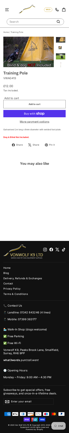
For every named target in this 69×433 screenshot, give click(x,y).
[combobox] (35, 21)
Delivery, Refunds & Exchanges (22, 278)
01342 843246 (29, 312)
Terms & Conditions (15, 294)
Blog (6, 273)
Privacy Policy (12, 288)
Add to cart (11, 98)
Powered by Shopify (34, 429)
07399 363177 (27, 319)
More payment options (34, 121)
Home (6, 32)
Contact (8, 283)
